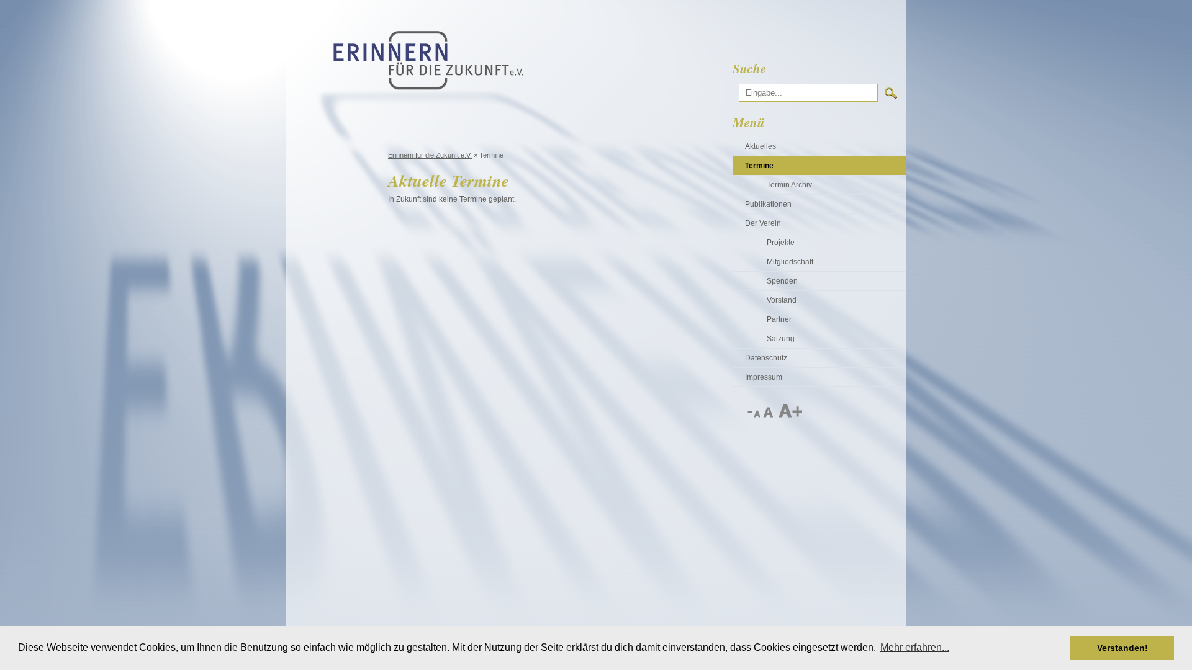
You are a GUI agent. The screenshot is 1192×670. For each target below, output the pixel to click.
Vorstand (782, 300)
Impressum (763, 377)
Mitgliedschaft (790, 261)
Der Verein (763, 223)
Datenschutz (766, 358)
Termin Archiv (789, 185)
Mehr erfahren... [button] (914, 647)
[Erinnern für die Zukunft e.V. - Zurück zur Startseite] (428, 87)
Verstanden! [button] (1122, 648)
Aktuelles (760, 146)
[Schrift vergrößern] (789, 415)
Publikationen (768, 204)
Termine (759, 165)
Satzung (781, 338)
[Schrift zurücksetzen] (768, 415)
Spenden (782, 281)
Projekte (781, 242)
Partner (779, 319)
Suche (749, 68)
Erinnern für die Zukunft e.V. (430, 155)
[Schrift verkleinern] (753, 415)
